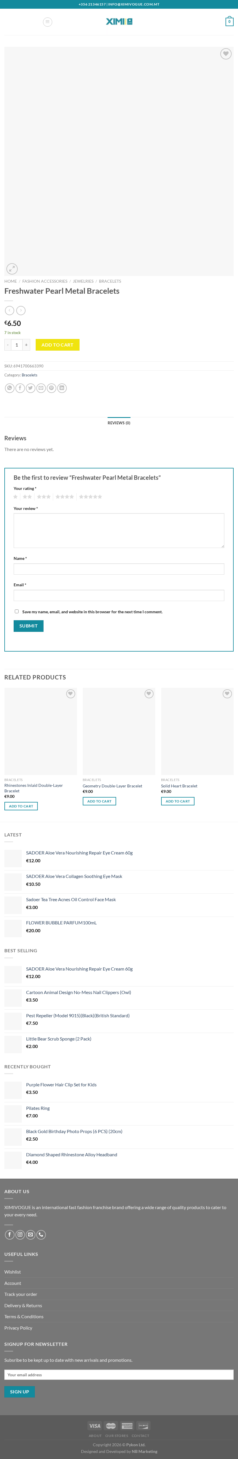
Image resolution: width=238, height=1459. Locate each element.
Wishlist (12, 1271)
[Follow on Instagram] (20, 1235)
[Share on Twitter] (30, 388)
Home (10, 281)
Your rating (25, 488)
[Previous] (4, 754)
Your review (26, 508)
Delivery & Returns (23, 1305)
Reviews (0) (119, 423)
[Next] (233, 754)
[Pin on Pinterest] (51, 388)
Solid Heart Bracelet (179, 785)
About (95, 1435)
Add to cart (57, 344)
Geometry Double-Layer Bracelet (112, 785)
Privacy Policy (18, 1327)
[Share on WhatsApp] (10, 388)
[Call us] (41, 1235)
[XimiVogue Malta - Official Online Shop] (119, 22)
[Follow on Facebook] (10, 1235)
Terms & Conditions (24, 1316)
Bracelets (110, 281)
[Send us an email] (30, 1235)
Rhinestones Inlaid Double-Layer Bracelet (33, 788)
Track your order (20, 1294)
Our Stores (116, 1435)
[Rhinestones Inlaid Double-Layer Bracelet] (40, 731)
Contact (140, 1435)
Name (20, 558)
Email (20, 584)
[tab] (119, 423)
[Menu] (47, 22)
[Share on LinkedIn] (62, 388)
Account (12, 1283)
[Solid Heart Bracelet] (197, 731)
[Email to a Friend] (41, 388)
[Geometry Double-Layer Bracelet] (119, 731)
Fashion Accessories (44, 281)
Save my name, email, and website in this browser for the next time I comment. (92, 611)
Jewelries (83, 281)
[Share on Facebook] (20, 388)
